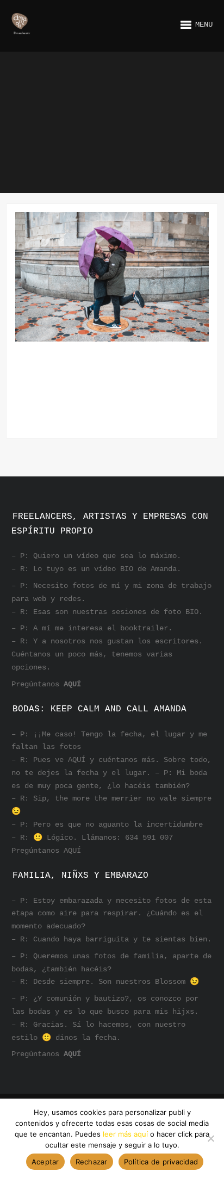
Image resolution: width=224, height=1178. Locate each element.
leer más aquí (125, 1134)
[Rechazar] (210, 1138)
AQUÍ (72, 684)
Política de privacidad (161, 1161)
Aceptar (45, 1161)
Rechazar (92, 1161)
